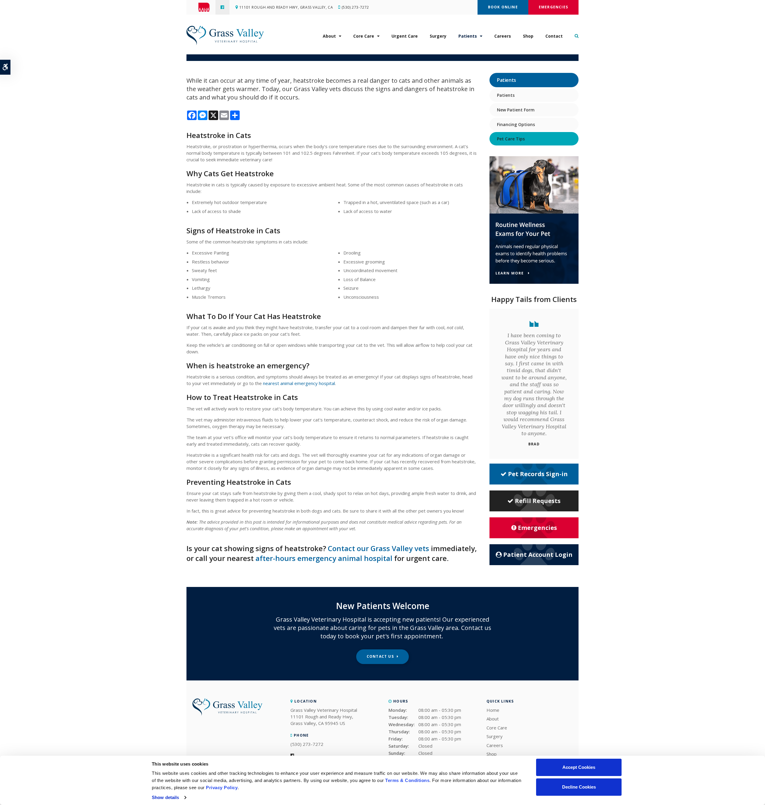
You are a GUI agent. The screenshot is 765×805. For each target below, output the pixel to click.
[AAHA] (206, 7)
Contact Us (380, 656)
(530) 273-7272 (355, 7)
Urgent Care (404, 36)
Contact (554, 36)
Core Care (363, 36)
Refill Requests (538, 501)
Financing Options (516, 124)
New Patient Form (516, 110)
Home (492, 710)
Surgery (438, 36)
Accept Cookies (578, 767)
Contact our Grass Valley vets (378, 548)
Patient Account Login (538, 555)
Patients (467, 36)
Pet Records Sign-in (538, 474)
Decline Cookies (579, 786)
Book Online (503, 7)
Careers (502, 36)
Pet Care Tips (511, 139)
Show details (165, 797)
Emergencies (553, 7)
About (329, 36)
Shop (528, 36)
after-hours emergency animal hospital (323, 558)
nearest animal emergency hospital (299, 383)
